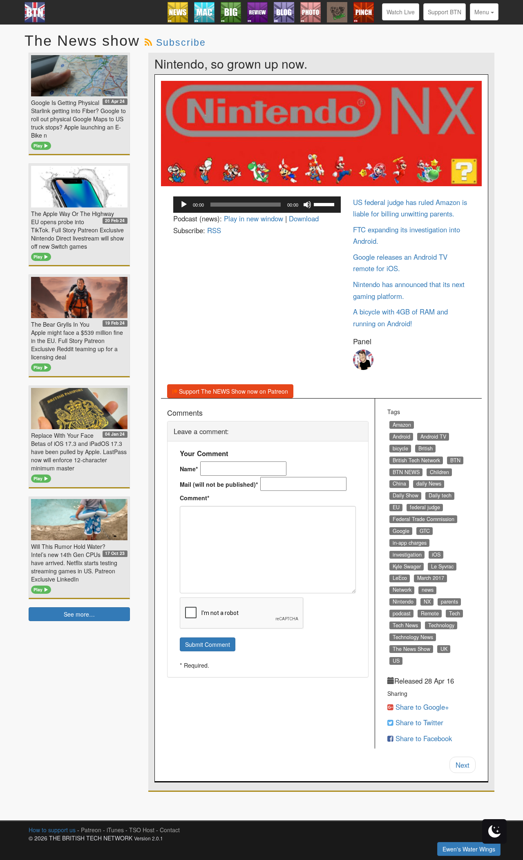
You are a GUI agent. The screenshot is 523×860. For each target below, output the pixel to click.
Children (439, 472)
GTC (425, 531)
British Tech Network (416, 460)
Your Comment (204, 453)
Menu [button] (482, 12)
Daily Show (405, 495)
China (399, 483)
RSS (214, 230)
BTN (455, 460)
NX (427, 601)
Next (462, 765)
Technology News (413, 637)
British (425, 448)
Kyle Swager (407, 566)
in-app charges (410, 542)
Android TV (433, 436)
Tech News (405, 625)
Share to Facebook (422, 738)
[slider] (325, 203)
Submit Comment (207, 644)
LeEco (400, 578)
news (428, 589)
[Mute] (307, 205)
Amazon (402, 424)
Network (402, 589)
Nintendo (403, 601)
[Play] (184, 205)
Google (401, 531)
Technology (441, 625)
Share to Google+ (421, 707)
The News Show (411, 649)
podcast (402, 613)
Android (401, 436)
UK (443, 649)
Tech (454, 613)
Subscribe (181, 42)
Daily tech (440, 495)
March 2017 (430, 578)
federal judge (425, 507)
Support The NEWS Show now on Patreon (232, 391)
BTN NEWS (406, 472)
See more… (79, 614)
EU (396, 507)
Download (304, 218)
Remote (430, 613)
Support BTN (444, 12)
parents (449, 601)
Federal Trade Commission (423, 519)
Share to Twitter (418, 722)
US (396, 660)
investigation (407, 554)
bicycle (400, 448)
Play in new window (253, 218)
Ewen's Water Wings (469, 849)
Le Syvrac (442, 566)
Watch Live (401, 12)
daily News (428, 483)
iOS (436, 554)
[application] (257, 204)
